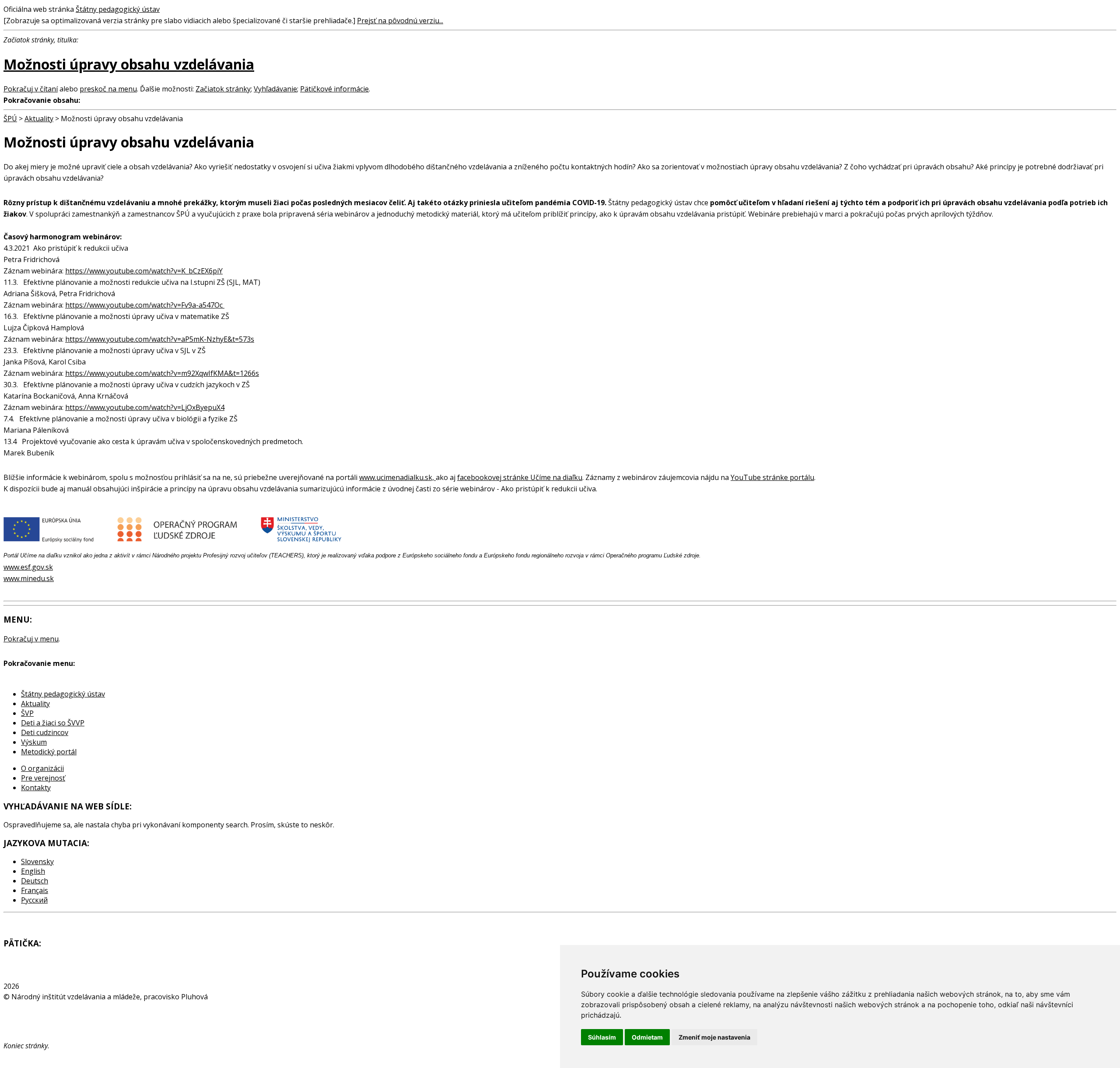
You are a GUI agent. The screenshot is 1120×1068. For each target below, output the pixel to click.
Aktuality (38, 118)
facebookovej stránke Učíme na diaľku (519, 477)
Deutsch (34, 881)
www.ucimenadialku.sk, (397, 477)
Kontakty (36, 787)
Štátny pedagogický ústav (118, 9)
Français (34, 890)
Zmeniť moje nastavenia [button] (714, 1037)
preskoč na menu (108, 89)
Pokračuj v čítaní (31, 89)
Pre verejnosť (43, 778)
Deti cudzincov (44, 732)
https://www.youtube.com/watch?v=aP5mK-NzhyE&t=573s (159, 339)
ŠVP (27, 713)
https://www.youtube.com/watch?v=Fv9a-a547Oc (144, 305)
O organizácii (42, 768)
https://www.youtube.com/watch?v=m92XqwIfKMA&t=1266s (162, 373)
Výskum (34, 742)
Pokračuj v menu (31, 639)
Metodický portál (49, 751)
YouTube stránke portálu (772, 477)
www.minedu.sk (29, 578)
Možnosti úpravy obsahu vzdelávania (129, 64)
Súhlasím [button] (602, 1037)
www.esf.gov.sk (28, 567)
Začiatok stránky (223, 89)
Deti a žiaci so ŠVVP (52, 723)
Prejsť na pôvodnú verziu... (400, 20)
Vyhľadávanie (275, 89)
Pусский (34, 900)
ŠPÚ (10, 118)
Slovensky (37, 861)
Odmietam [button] (647, 1037)
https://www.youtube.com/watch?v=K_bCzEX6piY (144, 271)
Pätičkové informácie (334, 89)
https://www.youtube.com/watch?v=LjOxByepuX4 (144, 407)
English (33, 871)
